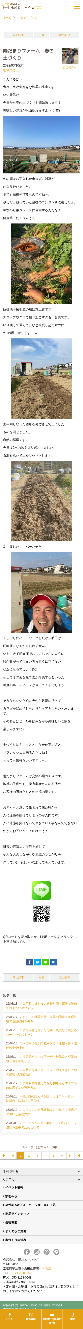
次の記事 (64, 35)
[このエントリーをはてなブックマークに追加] (53, 962)
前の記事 (18, 35)
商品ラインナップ (17, 1213)
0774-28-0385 (20, 1273)
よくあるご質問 (15, 1231)
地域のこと (11, 70)
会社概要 (11, 1222)
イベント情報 (14, 1187)
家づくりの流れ (15, 1240)
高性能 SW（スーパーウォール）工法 (30, 1205)
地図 (48, 1268)
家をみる (11, 1196)
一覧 (41, 35)
